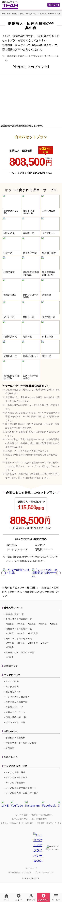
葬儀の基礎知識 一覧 (16, 717)
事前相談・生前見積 (15, 737)
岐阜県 (21, 623)
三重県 (32, 623)
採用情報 (40, 823)
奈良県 (21, 633)
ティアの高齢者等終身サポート (21, 788)
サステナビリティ (53, 823)
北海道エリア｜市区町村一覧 (20, 652)
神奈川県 (33, 643)
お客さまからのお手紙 (17, 702)
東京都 (10, 643)
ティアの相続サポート (17, 777)
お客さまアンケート (15, 712)
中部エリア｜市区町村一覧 (19, 619)
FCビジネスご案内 (39, 819)
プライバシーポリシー (44, 872)
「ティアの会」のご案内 (18, 697)
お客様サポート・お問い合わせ (21, 743)
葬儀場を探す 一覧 (15, 614)
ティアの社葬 (21, 815)
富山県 (54, 623)
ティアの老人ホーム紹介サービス (22, 793)
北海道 (10, 657)
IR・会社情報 (27, 823)
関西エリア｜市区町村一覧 (19, 629)
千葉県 (45, 643)
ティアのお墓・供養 (15, 772)
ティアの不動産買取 (15, 782)
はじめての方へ (13, 692)
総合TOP (53, 5)
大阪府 (10, 633)
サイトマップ (31, 868)
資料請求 (10, 748)
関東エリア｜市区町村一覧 (19, 638)
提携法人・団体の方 (9, 823)
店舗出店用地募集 (19, 819)
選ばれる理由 (12, 686)
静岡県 (43, 623)
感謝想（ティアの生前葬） (42, 815)
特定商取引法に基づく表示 (20, 872)
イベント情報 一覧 (15, 722)
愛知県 (10, 623)
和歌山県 (33, 633)
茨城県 (10, 647)
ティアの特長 (12, 681)
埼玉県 (21, 643)
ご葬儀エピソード (14, 707)
